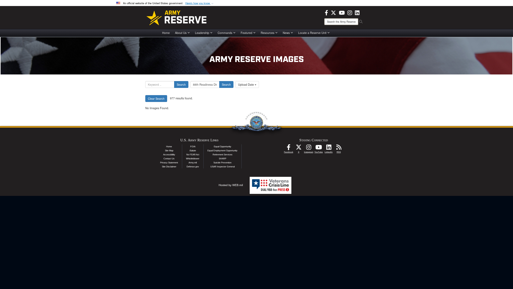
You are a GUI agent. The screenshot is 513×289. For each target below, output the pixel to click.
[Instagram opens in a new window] (349, 12)
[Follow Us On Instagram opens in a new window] (309, 148)
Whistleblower (192, 158)
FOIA (192, 146)
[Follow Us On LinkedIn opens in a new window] (329, 148)
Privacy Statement (169, 162)
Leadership (202, 33)
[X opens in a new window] (333, 12)
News (286, 33)
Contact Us (169, 158)
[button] (199, 3)
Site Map (169, 150)
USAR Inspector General (222, 166)
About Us (181, 33)
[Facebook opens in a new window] (326, 12)
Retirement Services (222, 154)
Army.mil (193, 162)
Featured (246, 33)
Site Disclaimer (169, 166)
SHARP (222, 158)
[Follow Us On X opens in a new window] (299, 148)
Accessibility (169, 154)
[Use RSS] (339, 148)
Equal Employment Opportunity (222, 150)
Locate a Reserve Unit (312, 33)
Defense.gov (193, 166)
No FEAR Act (192, 154)
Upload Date (246, 84)
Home (166, 33)
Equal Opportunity (222, 146)
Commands (225, 33)
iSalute (193, 150)
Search (181, 84)
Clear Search (156, 99)
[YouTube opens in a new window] (342, 12)
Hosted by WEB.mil (231, 185)
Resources (267, 33)
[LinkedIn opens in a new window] (357, 12)
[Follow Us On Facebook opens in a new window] (289, 148)
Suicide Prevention (222, 162)
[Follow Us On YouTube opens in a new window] (319, 148)
